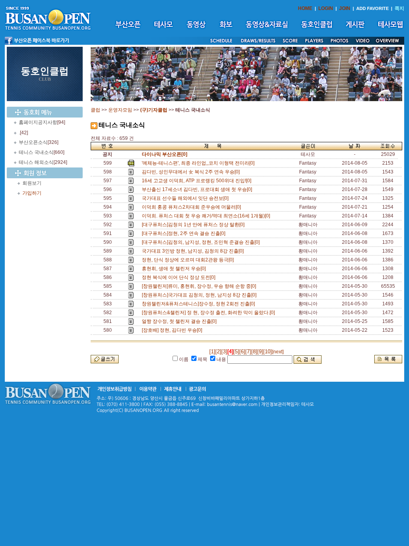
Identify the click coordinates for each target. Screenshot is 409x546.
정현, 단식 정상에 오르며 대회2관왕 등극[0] (189, 260)
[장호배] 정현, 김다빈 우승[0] (173, 330)
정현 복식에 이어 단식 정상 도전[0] (180, 277)
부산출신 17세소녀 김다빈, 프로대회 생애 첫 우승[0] (198, 189)
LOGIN (325, 8)
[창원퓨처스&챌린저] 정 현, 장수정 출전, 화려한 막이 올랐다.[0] (209, 312)
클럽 (95, 110)
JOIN (344, 8)
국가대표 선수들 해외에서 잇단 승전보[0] (186, 198)
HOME (305, 8)
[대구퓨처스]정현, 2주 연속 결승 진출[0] (185, 233)
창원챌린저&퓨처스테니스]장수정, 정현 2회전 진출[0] (199, 304)
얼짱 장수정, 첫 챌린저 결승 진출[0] (180, 321)
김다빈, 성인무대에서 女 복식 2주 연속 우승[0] (192, 172)
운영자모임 (120, 110)
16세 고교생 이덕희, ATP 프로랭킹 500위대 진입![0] (198, 180)
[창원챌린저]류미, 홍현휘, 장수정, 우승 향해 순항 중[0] (200, 286)
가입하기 (32, 193)
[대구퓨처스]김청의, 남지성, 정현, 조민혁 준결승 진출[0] (202, 242)
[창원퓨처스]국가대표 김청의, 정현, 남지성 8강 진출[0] (200, 295)
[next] (278, 352)
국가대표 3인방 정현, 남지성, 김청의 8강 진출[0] (194, 251)
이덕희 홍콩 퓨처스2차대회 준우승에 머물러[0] (192, 207)
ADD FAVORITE (372, 8)
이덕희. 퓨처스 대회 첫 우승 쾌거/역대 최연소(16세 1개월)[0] (207, 216)
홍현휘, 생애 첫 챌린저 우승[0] (175, 268)
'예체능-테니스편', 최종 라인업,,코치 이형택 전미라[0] (199, 163)
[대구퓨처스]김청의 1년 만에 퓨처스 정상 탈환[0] (194, 224)
